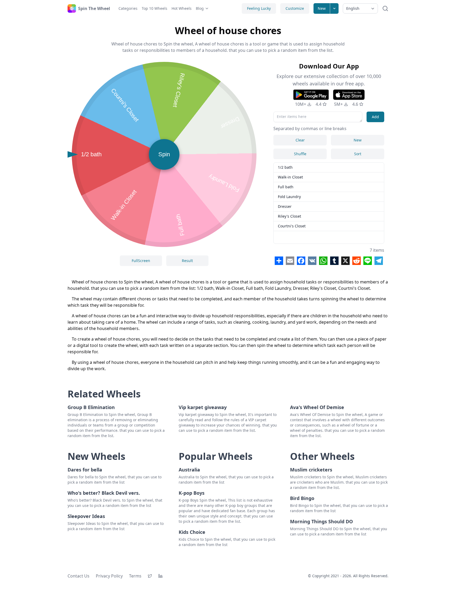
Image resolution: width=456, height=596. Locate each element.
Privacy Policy (109, 576)
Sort (357, 153)
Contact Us (78, 576)
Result (187, 260)
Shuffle (300, 153)
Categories (127, 8)
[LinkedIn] (160, 576)
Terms (135, 576)
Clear (300, 140)
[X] (150, 576)
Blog (200, 8)
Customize (295, 8)
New (322, 8)
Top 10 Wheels (154, 8)
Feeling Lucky (259, 8)
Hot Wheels (182, 8)
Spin (164, 154)
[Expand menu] (334, 8)
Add (375, 116)
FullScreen (141, 260)
